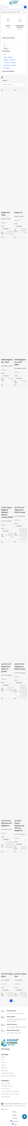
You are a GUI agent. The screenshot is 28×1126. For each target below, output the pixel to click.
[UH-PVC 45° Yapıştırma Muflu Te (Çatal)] (7, 600)
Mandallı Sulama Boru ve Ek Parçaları (10, 1094)
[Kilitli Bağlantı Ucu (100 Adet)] (20, 295)
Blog (2, 1059)
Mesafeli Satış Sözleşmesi (7, 1073)
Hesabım (3, 1065)
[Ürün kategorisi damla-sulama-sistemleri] (19, 23)
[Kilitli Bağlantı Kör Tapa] (7, 295)
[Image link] (10, 1042)
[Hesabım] (26, 2)
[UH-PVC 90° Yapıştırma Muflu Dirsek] (20, 600)
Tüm (5, 54)
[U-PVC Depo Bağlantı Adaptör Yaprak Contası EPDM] (7, 443)
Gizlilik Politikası (5, 1070)
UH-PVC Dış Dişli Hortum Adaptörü (6, 823)
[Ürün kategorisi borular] (8, 22)
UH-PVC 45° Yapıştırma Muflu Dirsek (19, 509)
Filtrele (5, 48)
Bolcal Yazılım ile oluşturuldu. (11, 1103)
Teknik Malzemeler (6, 1096)
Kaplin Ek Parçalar (6, 218)
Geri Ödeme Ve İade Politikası (8, 1076)
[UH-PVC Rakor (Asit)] (7, 909)
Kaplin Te (18, 212)
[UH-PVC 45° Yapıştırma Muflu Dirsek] (20, 443)
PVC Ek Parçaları (5, 1088)
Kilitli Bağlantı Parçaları (7, 366)
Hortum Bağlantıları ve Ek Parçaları (10, 1091)
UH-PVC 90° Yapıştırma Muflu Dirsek (19, 666)
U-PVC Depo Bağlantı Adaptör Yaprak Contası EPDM (7, 512)
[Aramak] (25, 7)
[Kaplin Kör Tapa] (7, 148)
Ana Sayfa (3, 12)
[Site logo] (13, 2)
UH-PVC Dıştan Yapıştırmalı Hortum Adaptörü (19, 826)
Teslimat (3, 1062)
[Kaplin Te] (20, 148)
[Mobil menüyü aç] (1, 2)
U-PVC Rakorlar (5, 980)
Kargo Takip (4, 1067)
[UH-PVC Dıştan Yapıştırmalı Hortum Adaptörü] (20, 756)
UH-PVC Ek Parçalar (6, 521)
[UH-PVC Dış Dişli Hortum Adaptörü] (7, 756)
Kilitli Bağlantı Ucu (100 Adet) (20, 362)
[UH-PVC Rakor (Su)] (20, 909)
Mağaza (3, 1057)
